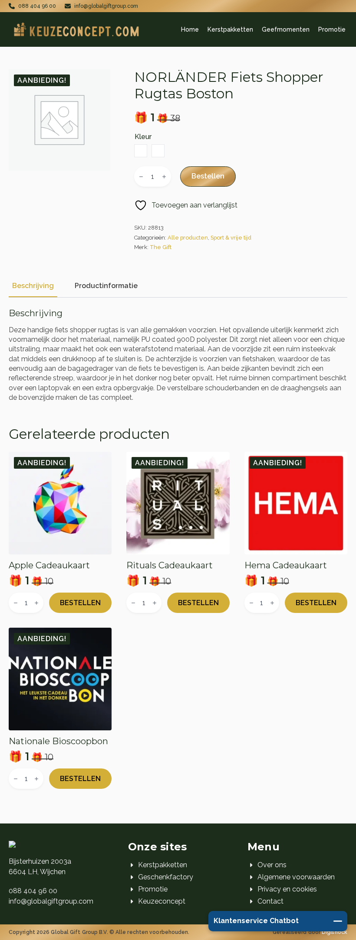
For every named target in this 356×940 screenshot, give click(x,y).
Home (190, 29)
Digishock (334, 932)
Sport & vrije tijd (231, 237)
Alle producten (188, 237)
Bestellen (207, 176)
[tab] (33, 286)
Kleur (143, 137)
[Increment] (164, 176)
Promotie (332, 29)
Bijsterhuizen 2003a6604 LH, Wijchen (40, 866)
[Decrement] (141, 176)
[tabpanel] (178, 355)
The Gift (160, 247)
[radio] (140, 150)
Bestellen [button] (80, 603)
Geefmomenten (286, 29)
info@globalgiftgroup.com (51, 901)
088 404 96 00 (33, 891)
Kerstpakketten (230, 29)
